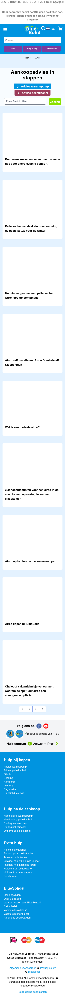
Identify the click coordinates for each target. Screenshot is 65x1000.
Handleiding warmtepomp (18, 815)
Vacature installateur (15, 910)
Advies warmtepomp (34, 86)
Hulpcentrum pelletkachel (18, 868)
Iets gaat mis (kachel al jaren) (20, 864)
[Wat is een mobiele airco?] (32, 401)
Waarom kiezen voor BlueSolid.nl (22, 902)
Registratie (10, 789)
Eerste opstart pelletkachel (18, 853)
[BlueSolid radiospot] (10, 733)
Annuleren (9, 781)
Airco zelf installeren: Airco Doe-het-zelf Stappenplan (32, 362)
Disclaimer (34, 971)
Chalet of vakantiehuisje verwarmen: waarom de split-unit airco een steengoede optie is (29, 690)
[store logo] (32, 30)
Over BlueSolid (12, 898)
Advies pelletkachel (34, 93)
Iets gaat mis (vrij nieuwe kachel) (22, 861)
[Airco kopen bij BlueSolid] (32, 598)
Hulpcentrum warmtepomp (18, 872)
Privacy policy (48, 968)
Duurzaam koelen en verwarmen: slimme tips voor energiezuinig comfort (32, 161)
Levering (9, 785)
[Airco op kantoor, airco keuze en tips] (32, 535)
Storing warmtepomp (15, 823)
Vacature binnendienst (16, 914)
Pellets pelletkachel (15, 849)
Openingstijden (55, 2)
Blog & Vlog (32, 48)
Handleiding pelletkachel (18, 819)
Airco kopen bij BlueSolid (22, 624)
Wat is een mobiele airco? (22, 427)
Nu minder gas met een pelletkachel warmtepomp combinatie (29, 295)
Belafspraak (10, 876)
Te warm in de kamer (15, 857)
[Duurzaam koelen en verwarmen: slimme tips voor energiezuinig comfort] (32, 133)
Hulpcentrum (51, 48)
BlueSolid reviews (14, 793)
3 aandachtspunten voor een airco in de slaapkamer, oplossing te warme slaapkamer (32, 494)
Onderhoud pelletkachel (17, 830)
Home (28, 57)
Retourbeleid (11, 906)
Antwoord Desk (44, 743)
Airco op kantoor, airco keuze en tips (30, 561)
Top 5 (13, 48)
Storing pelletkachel (15, 827)
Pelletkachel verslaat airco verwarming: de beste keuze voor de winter (31, 228)
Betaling (8, 778)
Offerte (7, 774)
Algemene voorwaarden (17, 917)
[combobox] (25, 101)
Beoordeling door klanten (32, 992)
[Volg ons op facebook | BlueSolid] (38, 726)
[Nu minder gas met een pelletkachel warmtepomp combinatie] (32, 267)
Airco (37, 57)
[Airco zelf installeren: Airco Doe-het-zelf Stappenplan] (32, 334)
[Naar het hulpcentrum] (30, 743)
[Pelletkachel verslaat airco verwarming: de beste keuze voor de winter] (32, 200)
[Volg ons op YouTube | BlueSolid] (45, 726)
